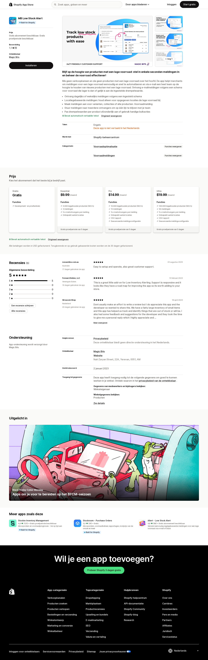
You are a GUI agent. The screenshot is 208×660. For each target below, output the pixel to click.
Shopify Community (134, 609)
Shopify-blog (131, 614)
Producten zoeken (57, 603)
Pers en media (170, 614)
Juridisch (167, 631)
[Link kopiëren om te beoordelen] (80, 262)
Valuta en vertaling (96, 636)
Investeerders (169, 609)
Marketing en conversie (60, 625)
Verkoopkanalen (56, 597)
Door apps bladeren (136, 4)
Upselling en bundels (97, 614)
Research (129, 620)
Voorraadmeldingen (104, 155)
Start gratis (189, 4)
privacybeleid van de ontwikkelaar (157, 380)
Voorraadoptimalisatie (105, 146)
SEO (88, 625)
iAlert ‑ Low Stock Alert (159, 520)
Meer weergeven (100, 323)
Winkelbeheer (55, 631)
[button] (39, 525)
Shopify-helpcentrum (135, 597)
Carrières (167, 603)
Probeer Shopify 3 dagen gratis (104, 570)
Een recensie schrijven (22, 305)
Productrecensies (95, 609)
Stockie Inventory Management (33, 520)
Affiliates (167, 625)
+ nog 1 (168, 59)
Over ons (167, 597)
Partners (166, 620)
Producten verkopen (58, 609)
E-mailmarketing (94, 620)
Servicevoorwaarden (54, 651)
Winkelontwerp (55, 620)
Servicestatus (169, 636)
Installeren (31, 65)
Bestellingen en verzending (62, 614)
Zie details (99, 403)
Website (98, 355)
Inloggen (171, 4)
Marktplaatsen (93, 603)
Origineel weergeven (111, 116)
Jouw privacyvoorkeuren (112, 651)
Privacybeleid (101, 338)
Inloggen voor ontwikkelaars (24, 651)
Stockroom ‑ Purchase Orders (97, 520)
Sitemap (91, 651)
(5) (15, 48)
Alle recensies (18, 311)
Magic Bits (14, 57)
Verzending (92, 631)
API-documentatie (134, 603)
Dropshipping (93, 597)
